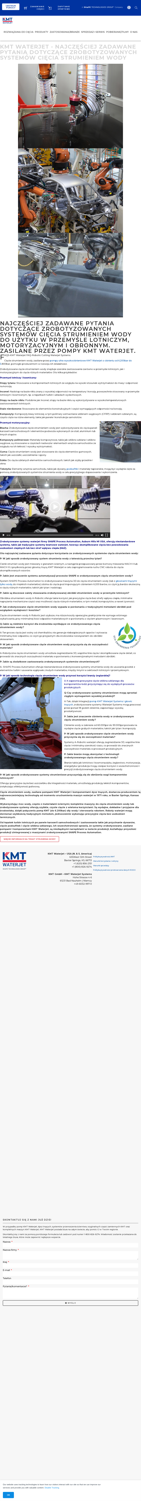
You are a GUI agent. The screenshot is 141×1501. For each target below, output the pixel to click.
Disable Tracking (52, 1488)
